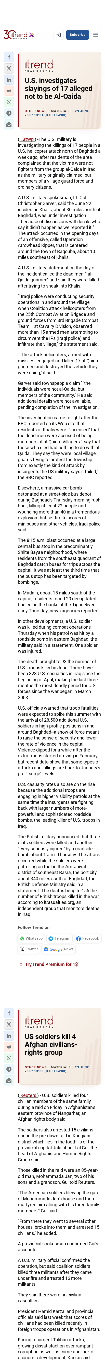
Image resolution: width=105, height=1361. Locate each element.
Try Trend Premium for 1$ (51, 964)
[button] (9, 57)
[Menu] (95, 35)
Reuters (28, 1095)
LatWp (27, 139)
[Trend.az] (19, 34)
